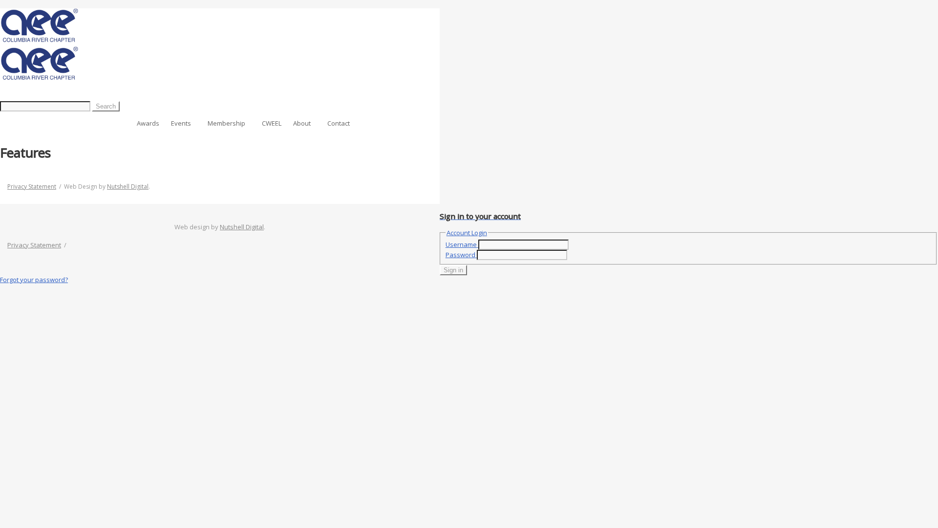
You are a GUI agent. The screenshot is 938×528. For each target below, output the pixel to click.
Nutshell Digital (128, 186)
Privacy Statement (31, 186)
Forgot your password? (34, 279)
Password (460, 254)
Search (106, 106)
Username (461, 244)
